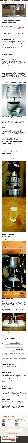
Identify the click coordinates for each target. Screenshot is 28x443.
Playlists (20, 0)
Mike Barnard (5, 26)
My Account (24, 0)
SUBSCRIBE (15, 0)
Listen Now (21, 26)
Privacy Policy (15, 441)
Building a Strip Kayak (21, 420)
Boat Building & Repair (8, 419)
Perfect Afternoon (22, 441)
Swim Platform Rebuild (9, 423)
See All (24, 416)
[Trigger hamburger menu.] (25, 2)
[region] (8, 438)
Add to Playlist (21, 27)
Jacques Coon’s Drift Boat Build (9, 421)
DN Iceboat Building (21, 423)
